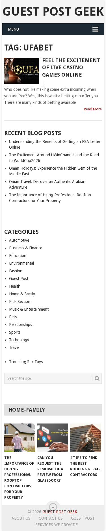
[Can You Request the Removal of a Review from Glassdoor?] (52, 437)
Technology (19, 340)
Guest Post (18, 278)
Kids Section (19, 301)
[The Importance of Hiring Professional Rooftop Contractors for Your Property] (19, 437)
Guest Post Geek (53, 11)
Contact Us (51, 518)
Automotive (19, 240)
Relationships (20, 324)
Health (14, 286)
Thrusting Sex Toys (26, 361)
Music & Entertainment (29, 309)
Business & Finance (25, 248)
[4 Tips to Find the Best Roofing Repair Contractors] (85, 437)
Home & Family (22, 294)
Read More (93, 109)
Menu (13, 29)
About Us (21, 518)
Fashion (15, 271)
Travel (14, 347)
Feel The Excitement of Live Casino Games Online (71, 67)
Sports (14, 332)
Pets (13, 317)
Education (17, 255)
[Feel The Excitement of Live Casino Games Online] (21, 71)
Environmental (21, 263)
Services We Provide (56, 524)
